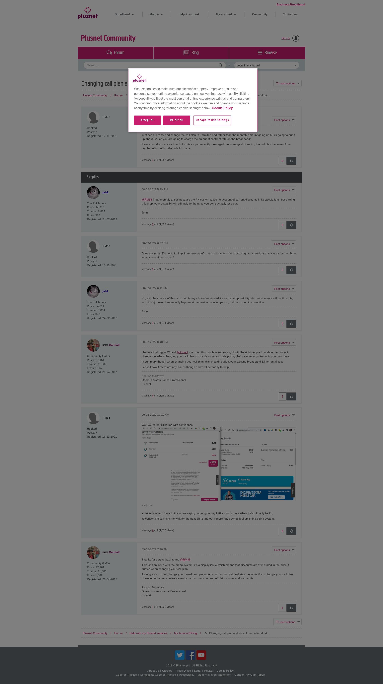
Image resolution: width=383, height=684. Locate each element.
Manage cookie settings (212, 120)
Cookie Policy (222, 108)
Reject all (176, 120)
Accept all (147, 120)
